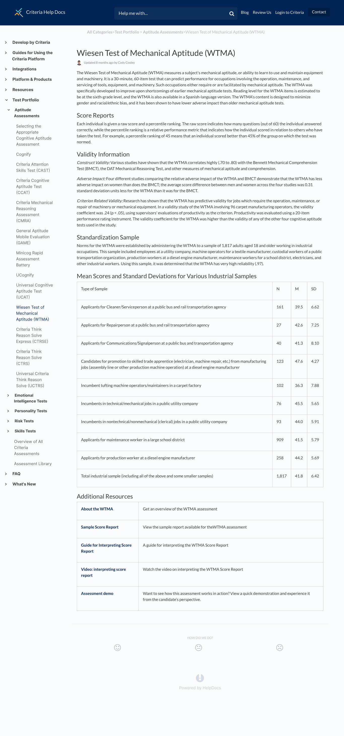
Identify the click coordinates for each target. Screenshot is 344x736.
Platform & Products (32, 79)
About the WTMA (97, 509)
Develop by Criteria (31, 42)
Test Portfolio (25, 99)
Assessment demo (97, 593)
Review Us (262, 12)
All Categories (99, 32)
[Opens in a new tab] (200, 677)
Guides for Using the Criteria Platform (32, 55)
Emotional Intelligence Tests (30, 398)
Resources (22, 89)
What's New (24, 483)
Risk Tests (24, 421)
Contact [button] (319, 12)
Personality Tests (30, 410)
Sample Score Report (100, 527)
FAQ (16, 473)
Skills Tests (25, 431)
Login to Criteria (289, 12)
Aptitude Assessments (27, 112)
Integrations (24, 68)
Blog (245, 12)
